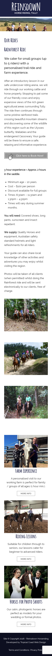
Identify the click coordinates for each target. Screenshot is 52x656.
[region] (26, 24)
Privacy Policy (36, 650)
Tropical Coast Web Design (33, 642)
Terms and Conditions (19, 650)
